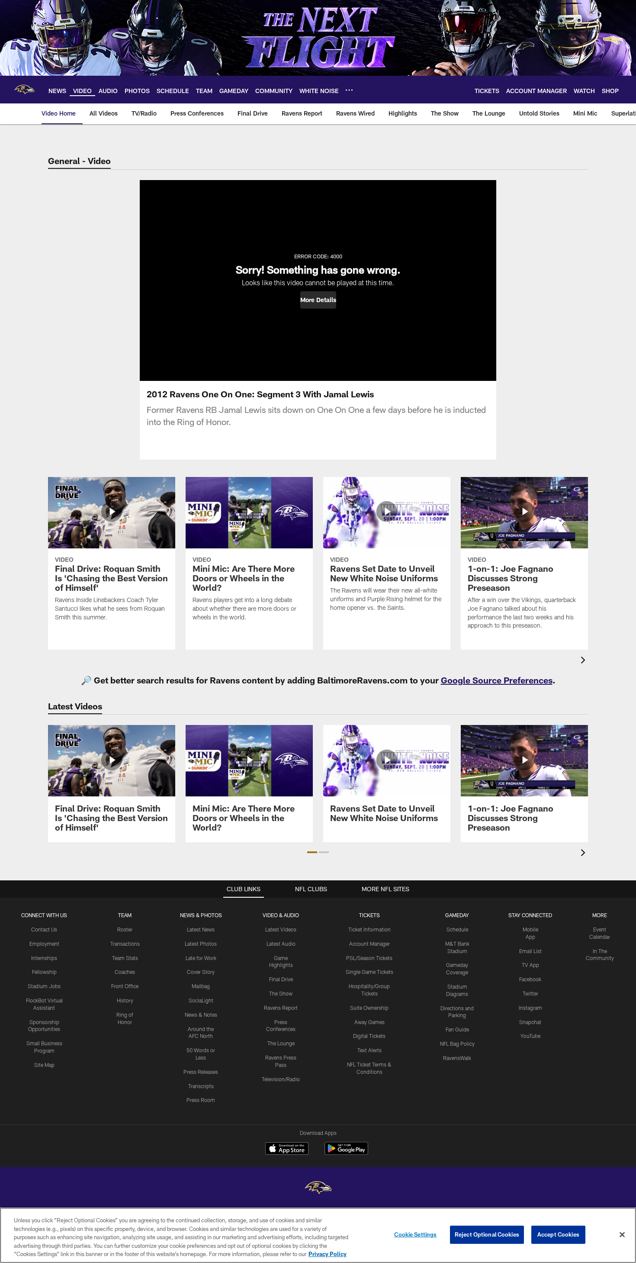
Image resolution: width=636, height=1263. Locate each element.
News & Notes (201, 1015)
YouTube (530, 1036)
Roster (124, 929)
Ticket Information (369, 929)
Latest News (201, 929)
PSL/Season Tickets (369, 958)
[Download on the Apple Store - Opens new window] (287, 1149)
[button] (318, 300)
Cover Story (201, 972)
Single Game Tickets (369, 972)
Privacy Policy (327, 1253)
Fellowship (44, 972)
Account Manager (369, 944)
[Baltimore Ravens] (318, 1189)
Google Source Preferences (496, 680)
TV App (530, 965)
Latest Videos (280, 929)
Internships (44, 958)
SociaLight (201, 1000)
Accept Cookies (558, 1234)
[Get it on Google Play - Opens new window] (346, 1152)
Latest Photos (201, 944)
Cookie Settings (415, 1234)
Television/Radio (281, 1079)
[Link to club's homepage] (24, 89)
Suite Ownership (369, 1008)
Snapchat (530, 1022)
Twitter (530, 993)
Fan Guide (457, 1029)
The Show (280, 993)
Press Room (200, 1100)
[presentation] (584, 661)
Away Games (369, 1022)
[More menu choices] (349, 90)
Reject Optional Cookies (487, 1234)
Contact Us (44, 929)
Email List (530, 951)
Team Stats (125, 958)
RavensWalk (457, 1058)
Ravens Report (281, 1008)
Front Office (124, 986)
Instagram (530, 1008)
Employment (44, 944)
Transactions (125, 944)
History (125, 1000)
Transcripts (201, 1086)
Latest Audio (281, 944)
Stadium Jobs (44, 986)
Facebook (530, 979)
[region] (318, 1235)
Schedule (457, 929)
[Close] (622, 1234)
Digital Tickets (369, 1036)
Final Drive (281, 979)
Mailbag (201, 986)
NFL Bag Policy (457, 1044)
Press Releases (200, 1072)
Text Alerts (369, 1050)
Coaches (125, 972)
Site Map (44, 1065)
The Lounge (281, 1043)
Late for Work (201, 958)
